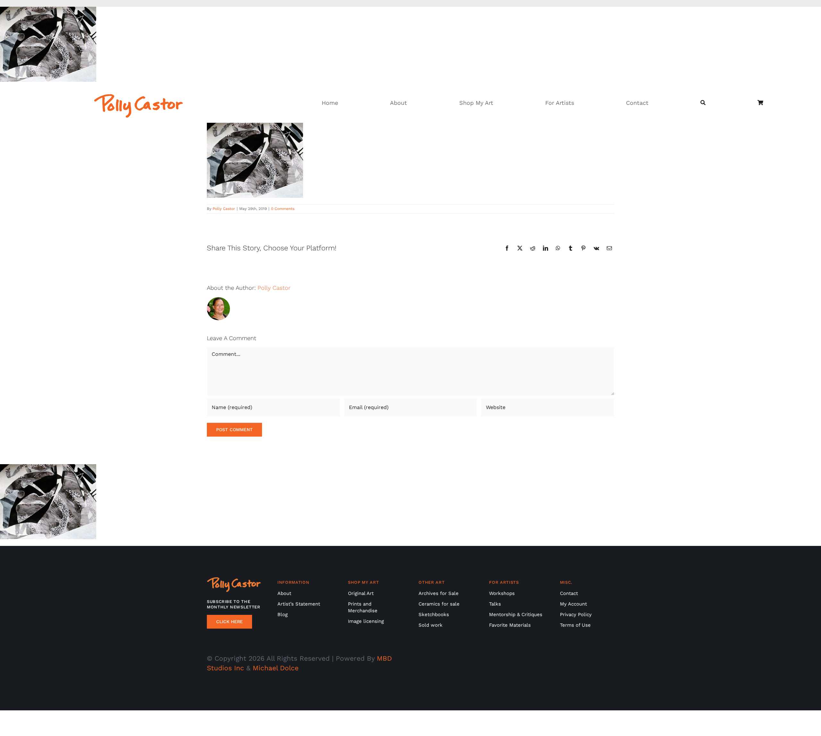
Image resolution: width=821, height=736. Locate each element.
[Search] (703, 103)
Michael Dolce (276, 668)
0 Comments (282, 208)
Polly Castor (224, 208)
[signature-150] (138, 97)
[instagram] (611, 662)
